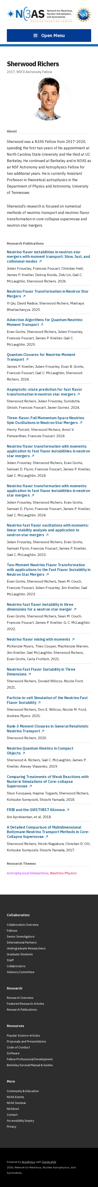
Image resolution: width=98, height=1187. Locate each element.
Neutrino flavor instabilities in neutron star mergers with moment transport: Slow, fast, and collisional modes (48, 257)
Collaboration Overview (23, 925)
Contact (12, 1115)
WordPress (28, 1162)
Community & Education (23, 1091)
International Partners (22, 942)
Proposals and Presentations (26, 1041)
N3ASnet (13, 1109)
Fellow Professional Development (30, 1059)
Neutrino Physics (63, 873)
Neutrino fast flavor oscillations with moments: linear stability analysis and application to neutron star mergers (48, 530)
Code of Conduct (18, 1047)
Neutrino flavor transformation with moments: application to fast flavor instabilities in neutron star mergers (48, 451)
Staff (10, 960)
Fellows (12, 931)
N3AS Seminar (16, 1103)
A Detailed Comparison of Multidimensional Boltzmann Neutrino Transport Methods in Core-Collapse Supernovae (48, 832)
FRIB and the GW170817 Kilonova (36, 809)
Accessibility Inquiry (20, 1121)
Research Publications (22, 1010)
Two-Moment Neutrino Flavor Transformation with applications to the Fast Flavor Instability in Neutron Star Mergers (48, 570)
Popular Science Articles (23, 1035)
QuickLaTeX (49, 1162)
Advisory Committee (20, 972)
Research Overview (20, 998)
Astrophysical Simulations (28, 873)
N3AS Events (15, 1097)
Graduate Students (20, 954)
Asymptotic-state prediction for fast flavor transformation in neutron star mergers (44, 391)
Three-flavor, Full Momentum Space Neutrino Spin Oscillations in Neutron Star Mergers (45, 420)
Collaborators (16, 966)
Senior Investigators (21, 936)
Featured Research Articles (25, 1004)
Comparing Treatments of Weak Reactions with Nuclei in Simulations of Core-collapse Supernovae (47, 781)
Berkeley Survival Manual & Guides (30, 1065)
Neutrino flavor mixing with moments (38, 639)
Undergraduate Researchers (26, 948)
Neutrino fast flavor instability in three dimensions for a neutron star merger (40, 606)
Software (13, 1053)
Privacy (11, 1127)
